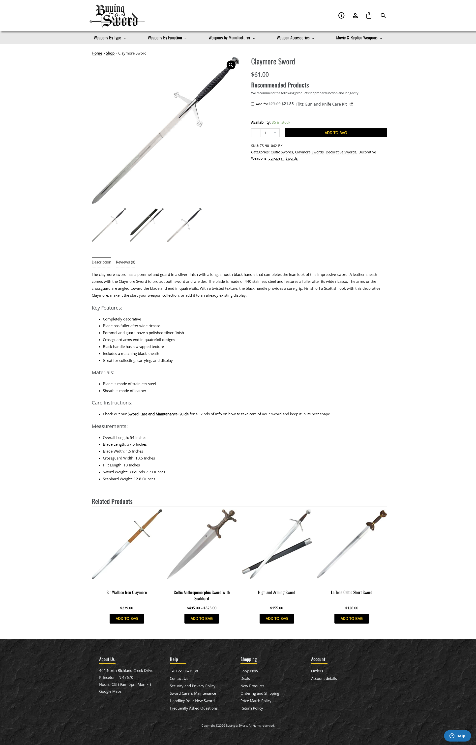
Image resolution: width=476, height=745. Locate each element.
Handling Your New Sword (192, 700)
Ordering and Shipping (259, 693)
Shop (110, 53)
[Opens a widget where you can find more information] (457, 736)
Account (355, 15)
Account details (324, 678)
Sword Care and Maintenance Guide (158, 413)
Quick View (126, 582)
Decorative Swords (341, 152)
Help (341, 15)
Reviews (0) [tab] (125, 261)
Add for (276, 104)
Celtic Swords (282, 152)
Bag (369, 15)
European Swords (283, 158)
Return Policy (251, 708)
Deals (245, 678)
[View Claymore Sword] (109, 225)
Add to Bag (336, 132)
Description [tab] (101, 261)
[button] (383, 16)
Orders (317, 670)
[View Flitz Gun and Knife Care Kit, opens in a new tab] (351, 104)
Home (97, 53)
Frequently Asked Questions (194, 708)
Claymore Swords (309, 152)
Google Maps (110, 691)
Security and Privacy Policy (192, 685)
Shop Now (249, 670)
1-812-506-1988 (184, 670)
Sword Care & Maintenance (193, 693)
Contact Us (179, 678)
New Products (252, 685)
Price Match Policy (255, 700)
